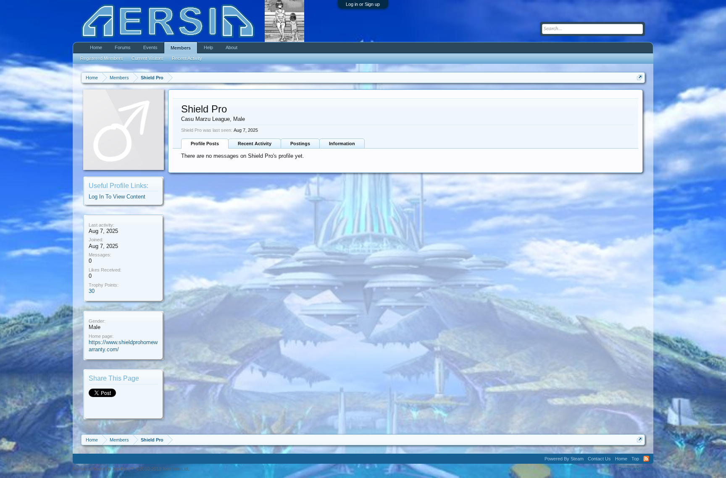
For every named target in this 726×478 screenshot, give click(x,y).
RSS (646, 459)
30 (92, 291)
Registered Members (101, 58)
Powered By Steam (564, 458)
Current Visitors (147, 58)
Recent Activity (254, 143)
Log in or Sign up (363, 4)
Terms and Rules (635, 468)
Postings (300, 143)
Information (342, 143)
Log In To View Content (117, 196)
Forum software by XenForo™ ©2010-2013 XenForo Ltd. (131, 468)
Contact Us (599, 458)
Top (635, 458)
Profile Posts (205, 143)
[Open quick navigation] (639, 77)
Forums (123, 47)
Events (150, 47)
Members (181, 47)
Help (208, 47)
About (231, 47)
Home (96, 47)
